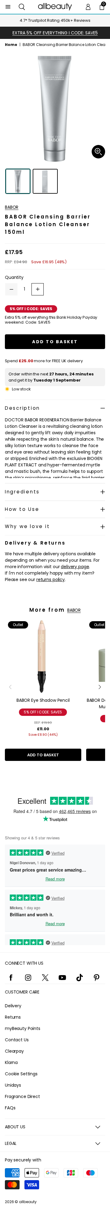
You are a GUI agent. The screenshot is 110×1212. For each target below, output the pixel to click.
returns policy (50, 579)
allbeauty (28, 1201)
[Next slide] (99, 687)
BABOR (11, 207)
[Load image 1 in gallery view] (18, 181)
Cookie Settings (21, 1074)
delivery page (75, 567)
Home (11, 44)
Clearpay (14, 1051)
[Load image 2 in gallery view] (45, 181)
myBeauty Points (22, 1028)
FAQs (10, 1108)
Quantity (14, 277)
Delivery (13, 1006)
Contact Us (17, 1040)
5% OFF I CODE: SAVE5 (43, 712)
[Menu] (8, 7)
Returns (13, 1017)
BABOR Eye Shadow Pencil (43, 700)
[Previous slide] (10, 687)
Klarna (11, 1062)
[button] (22, 7)
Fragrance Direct (22, 1096)
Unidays (13, 1085)
